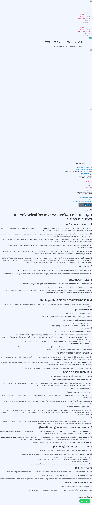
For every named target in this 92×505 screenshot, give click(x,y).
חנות (87, 12)
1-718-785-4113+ (86, 199)
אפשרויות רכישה (83, 18)
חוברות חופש (84, 16)
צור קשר (85, 23)
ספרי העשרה (84, 14)
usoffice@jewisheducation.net (82, 201)
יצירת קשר (84, 501)
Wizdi (86, 20)
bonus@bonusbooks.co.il (83, 167)
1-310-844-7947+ (86, 197)
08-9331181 (85, 174)
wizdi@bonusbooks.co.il (84, 169)
